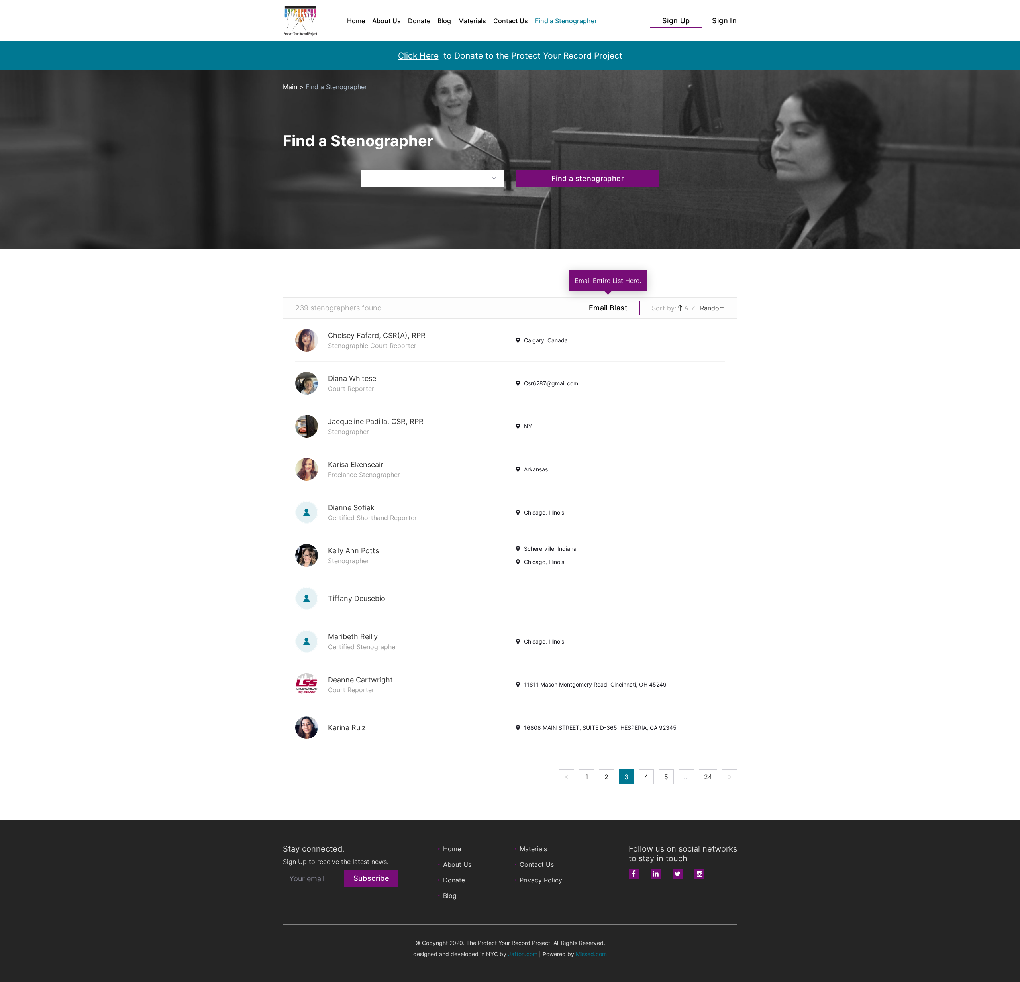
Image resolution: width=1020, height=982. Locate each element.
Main (290, 87)
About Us (386, 21)
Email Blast (608, 308)
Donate (419, 21)
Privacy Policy (541, 880)
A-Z (689, 308)
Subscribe (371, 878)
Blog (444, 21)
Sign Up (676, 20)
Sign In (724, 20)
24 (708, 777)
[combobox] (432, 178)
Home (356, 21)
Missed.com (591, 954)
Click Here (418, 56)
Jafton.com (522, 954)
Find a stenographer (587, 178)
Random (712, 308)
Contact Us (510, 21)
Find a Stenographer (566, 21)
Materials (472, 21)
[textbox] (432, 178)
